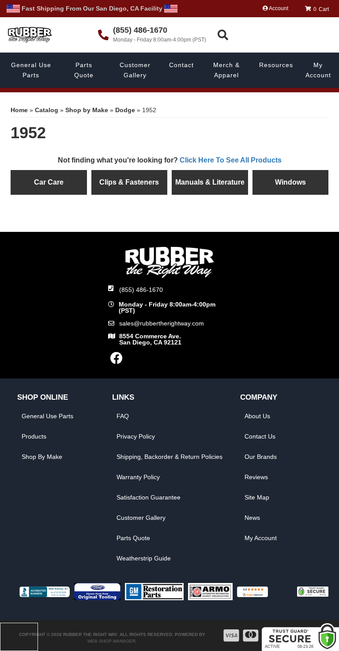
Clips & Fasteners (129, 182)
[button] (277, 35)
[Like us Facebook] (116, 360)
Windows (290, 182)
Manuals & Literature (210, 182)
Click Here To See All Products (231, 160)
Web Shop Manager (111, 641)
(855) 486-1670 (141, 289)
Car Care (49, 182)
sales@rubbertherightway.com (161, 323)
